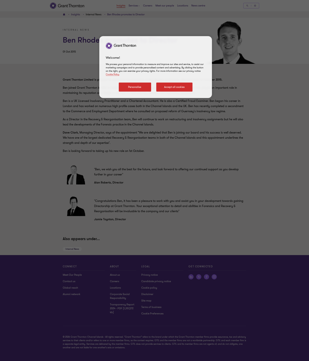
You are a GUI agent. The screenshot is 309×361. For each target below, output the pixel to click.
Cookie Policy (112, 74)
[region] (155, 67)
